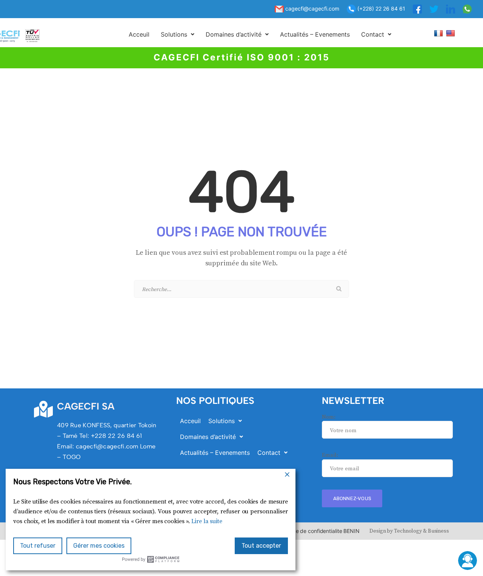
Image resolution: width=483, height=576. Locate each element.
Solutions (174, 34)
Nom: (328, 416)
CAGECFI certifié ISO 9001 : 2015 (242, 57)
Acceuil (139, 34)
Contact (372, 34)
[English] (451, 33)
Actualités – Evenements (315, 34)
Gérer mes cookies (99, 545)
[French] (439, 33)
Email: (330, 455)
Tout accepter (261, 545)
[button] (177, 34)
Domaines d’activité (233, 34)
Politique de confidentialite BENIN (319, 531)
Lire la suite (206, 521)
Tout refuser (37, 545)
